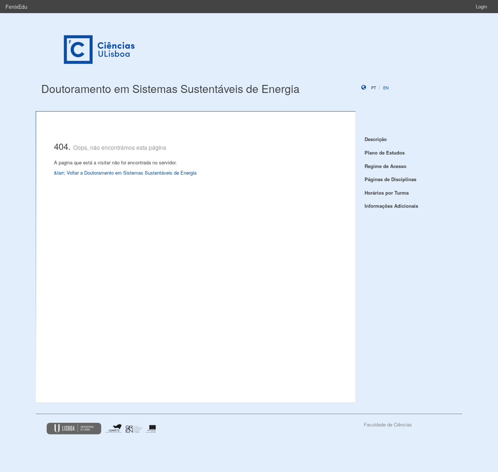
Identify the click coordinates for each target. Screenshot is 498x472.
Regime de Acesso (385, 166)
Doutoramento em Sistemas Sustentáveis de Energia (170, 88)
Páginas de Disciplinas (390, 179)
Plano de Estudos (385, 152)
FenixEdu (16, 6)
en (386, 87)
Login (481, 6)
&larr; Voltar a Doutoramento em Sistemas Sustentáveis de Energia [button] (125, 172)
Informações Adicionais (391, 205)
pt (373, 87)
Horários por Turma (387, 192)
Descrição (376, 139)
